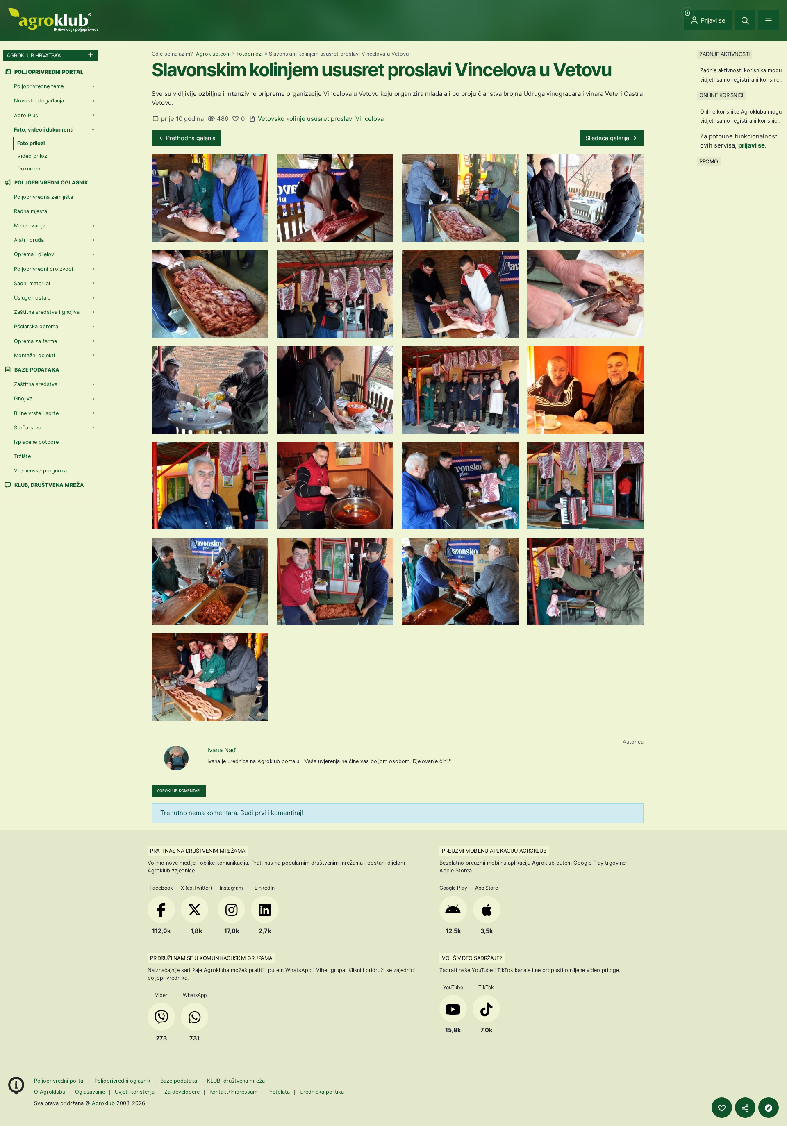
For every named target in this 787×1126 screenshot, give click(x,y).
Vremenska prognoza (40, 471)
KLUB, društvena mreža (48, 485)
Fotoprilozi (250, 54)
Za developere (182, 1092)
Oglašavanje (90, 1092)
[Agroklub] (53, 19)
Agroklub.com (213, 54)
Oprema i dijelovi (34, 254)
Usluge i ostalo (32, 298)
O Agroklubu (49, 1092)
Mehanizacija (29, 225)
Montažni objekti (34, 355)
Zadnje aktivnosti (724, 54)
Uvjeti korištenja (135, 1092)
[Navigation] (768, 20)
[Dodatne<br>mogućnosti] (768, 1107)
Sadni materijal (32, 283)
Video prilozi (32, 156)
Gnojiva (23, 398)
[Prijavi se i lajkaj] (722, 1107)
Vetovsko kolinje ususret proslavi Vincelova (321, 119)
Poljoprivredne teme (39, 86)
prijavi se (751, 145)
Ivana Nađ (221, 750)
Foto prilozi (31, 143)
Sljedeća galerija (608, 137)
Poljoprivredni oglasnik (50, 182)
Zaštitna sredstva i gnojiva (47, 312)
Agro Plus (26, 115)
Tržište (22, 456)
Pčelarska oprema (36, 326)
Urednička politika (322, 1092)
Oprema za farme (35, 341)
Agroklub (103, 1103)
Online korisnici (721, 95)
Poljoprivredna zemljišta (43, 197)
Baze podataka (36, 370)
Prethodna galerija (190, 137)
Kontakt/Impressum (233, 1092)
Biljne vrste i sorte (36, 413)
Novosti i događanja (39, 101)
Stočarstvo (27, 428)
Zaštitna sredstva (35, 384)
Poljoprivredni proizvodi (43, 269)
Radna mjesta (30, 211)
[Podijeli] (745, 1107)
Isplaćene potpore (36, 442)
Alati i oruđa (29, 240)
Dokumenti (30, 169)
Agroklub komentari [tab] (179, 790)
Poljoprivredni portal (60, 1081)
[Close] (745, 20)
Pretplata (278, 1092)
